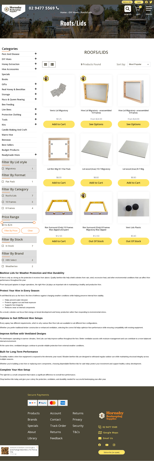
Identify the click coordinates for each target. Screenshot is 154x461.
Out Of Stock (96, 241)
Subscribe (127, 2)
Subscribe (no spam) (111, 452)
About (32, 432)
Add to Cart (59, 124)
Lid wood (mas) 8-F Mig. (133, 169)
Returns (55, 432)
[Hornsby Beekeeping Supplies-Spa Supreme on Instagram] (114, 445)
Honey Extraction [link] (10, 64)
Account (55, 413)
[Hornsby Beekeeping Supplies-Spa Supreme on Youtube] (106, 445)
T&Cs (76, 432)
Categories (10, 48)
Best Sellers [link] (8, 144)
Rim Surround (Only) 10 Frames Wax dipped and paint (59, 228)
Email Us (108, 438)
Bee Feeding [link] (8, 104)
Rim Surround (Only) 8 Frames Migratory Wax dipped (96, 228)
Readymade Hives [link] (11, 154)
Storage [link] (6, 94)
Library (32, 438)
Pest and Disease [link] (10, 54)
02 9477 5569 (42, 7)
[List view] (52, 64)
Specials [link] (6, 74)
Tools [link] (4, 119)
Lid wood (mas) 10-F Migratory (96, 169)
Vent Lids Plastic (133, 227)
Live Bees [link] (6, 109)
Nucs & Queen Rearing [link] (13, 99)
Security (78, 426)
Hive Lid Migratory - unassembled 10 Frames (96, 111)
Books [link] (5, 79)
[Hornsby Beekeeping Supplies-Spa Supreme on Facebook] (99, 445)
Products (34, 413)
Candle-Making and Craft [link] (14, 129)
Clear (30, 230)
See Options (96, 124)
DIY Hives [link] (6, 59)
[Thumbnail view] (45, 64)
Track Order (58, 426)
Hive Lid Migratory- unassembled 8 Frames (133, 111)
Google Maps (110, 432)
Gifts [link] (4, 84)
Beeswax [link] (6, 139)
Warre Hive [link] (7, 134)
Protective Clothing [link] (11, 114)
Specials (33, 426)
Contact (55, 419)
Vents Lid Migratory (59, 110)
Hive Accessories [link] (10, 69)
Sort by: (121, 64)
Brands (32, 419)
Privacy (77, 419)
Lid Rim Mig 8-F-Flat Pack (59, 169)
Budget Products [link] (10, 149)
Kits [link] (4, 124)
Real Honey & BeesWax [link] (13, 89)
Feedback (56, 438)
